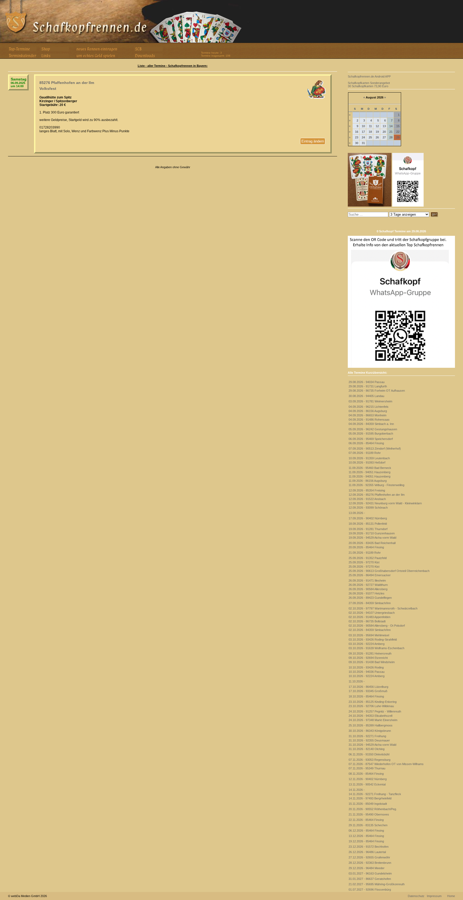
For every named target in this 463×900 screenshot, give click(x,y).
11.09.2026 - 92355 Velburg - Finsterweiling (376, 485)
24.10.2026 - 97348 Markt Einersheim (373, 720)
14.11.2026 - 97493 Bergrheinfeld (370, 798)
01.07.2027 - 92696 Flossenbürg (370, 889)
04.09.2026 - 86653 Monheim (367, 415)
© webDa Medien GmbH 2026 (27, 896)
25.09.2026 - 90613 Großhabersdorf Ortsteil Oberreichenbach (389, 570)
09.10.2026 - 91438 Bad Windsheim (372, 662)
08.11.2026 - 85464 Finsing (366, 773)
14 (391, 126)
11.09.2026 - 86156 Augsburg (368, 480)
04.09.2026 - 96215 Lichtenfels (369, 406)
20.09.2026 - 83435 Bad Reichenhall (372, 543)
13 (384, 126)
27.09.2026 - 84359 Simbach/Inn (370, 603)
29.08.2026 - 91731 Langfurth (368, 386)
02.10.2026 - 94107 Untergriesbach (372, 612)
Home (451, 896)
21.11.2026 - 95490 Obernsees (369, 814)
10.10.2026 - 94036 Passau (366, 671)
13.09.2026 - (357, 513)
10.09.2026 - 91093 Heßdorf (367, 462)
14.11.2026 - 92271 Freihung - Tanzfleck (375, 794)
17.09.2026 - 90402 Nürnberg (368, 518)
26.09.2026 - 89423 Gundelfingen (370, 597)
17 (363, 131)
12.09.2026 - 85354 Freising (367, 490)
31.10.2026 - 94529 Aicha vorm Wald (372, 744)
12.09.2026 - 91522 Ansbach (367, 499)
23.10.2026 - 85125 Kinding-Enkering (373, 701)
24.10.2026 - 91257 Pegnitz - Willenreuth (375, 711)
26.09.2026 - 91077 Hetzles (366, 593)
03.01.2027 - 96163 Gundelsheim (370, 873)
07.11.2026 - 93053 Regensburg (369, 759)
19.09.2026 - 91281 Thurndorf (368, 529)
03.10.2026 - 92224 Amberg (366, 643)
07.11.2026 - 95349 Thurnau (367, 768)
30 (356, 143)
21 (391, 131)
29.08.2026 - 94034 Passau (366, 382)
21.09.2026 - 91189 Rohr (365, 552)
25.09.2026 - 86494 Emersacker (370, 575)
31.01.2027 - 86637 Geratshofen (370, 878)
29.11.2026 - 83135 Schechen (368, 825)
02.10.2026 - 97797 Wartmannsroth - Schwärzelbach (383, 608)
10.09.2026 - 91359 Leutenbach (369, 458)
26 (377, 137)
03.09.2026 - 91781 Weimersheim (370, 401)
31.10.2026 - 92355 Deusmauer (369, 740)
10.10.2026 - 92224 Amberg (366, 676)
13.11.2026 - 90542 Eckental (367, 784)
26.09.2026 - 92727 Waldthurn (368, 584)
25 (370, 137)
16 (356, 131)
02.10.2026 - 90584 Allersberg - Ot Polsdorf (377, 625)
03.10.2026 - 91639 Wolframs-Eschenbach (376, 648)
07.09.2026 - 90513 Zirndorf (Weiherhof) (375, 448)
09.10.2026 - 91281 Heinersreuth (370, 653)
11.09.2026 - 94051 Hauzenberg (369, 472)
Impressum (434, 896)
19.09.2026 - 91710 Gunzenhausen (372, 533)
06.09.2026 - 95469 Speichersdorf (371, 438)
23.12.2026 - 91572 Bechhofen (369, 846)
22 (397, 131)
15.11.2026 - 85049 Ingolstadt (368, 803)
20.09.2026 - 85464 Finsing (366, 547)
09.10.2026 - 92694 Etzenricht (368, 657)
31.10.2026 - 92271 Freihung (367, 736)
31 (363, 143)
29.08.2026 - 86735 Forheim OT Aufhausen (377, 390)
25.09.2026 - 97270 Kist (364, 562)
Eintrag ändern (312, 141)
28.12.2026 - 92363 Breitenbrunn (370, 862)
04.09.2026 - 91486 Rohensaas (369, 419)
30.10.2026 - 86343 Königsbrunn (370, 730)
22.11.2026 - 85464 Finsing (366, 819)
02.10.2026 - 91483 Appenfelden (369, 617)
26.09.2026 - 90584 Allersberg (368, 589)
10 (363, 126)
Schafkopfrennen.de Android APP (369, 76)
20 (384, 131)
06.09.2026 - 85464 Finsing (366, 443)
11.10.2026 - (357, 681)
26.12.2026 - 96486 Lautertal (367, 852)
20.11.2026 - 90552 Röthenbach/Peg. (373, 809)
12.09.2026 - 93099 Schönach (368, 507)
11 (370, 126)
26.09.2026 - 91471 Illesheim (367, 580)
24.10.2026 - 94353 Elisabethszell (370, 715)
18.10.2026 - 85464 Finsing (366, 696)
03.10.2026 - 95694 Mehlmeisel (369, 635)
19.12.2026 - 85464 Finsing (366, 841)
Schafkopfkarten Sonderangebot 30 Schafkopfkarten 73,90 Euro (369, 84)
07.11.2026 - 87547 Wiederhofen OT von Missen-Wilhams (386, 764)
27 (384, 137)
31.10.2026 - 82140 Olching (366, 749)
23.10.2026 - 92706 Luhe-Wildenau (371, 706)
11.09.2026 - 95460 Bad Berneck (370, 467)
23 (356, 137)
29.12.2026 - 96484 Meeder (366, 868)
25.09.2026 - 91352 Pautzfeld (368, 558)
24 (363, 137)
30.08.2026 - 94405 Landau (366, 396)
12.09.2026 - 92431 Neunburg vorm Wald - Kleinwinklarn (385, 503)
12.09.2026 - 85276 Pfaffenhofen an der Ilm (377, 494)
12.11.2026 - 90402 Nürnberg (368, 779)
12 (377, 126)
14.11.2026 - (357, 789)
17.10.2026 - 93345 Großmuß (368, 691)
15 (397, 126)
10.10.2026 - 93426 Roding (366, 667)
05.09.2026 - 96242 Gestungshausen (373, 429)
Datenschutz (416, 896)
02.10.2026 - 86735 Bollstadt (367, 621)
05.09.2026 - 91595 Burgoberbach (371, 433)
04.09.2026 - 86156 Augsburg (368, 411)
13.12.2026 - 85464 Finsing (366, 835)
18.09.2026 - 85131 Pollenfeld (368, 523)
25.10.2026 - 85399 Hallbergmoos (371, 725)
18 (370, 131)
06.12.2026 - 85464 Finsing (366, 830)
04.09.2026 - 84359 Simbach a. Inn (371, 423)
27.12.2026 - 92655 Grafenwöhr (369, 857)
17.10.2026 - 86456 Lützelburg (368, 686)
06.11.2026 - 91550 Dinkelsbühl (369, 754)
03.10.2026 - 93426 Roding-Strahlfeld (373, 639)
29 (397, 137)
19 (377, 131)
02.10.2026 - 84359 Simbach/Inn (370, 629)
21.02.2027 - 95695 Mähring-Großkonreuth (377, 884)
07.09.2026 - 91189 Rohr (365, 452)
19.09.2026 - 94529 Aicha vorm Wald (372, 537)
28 (391, 137)
